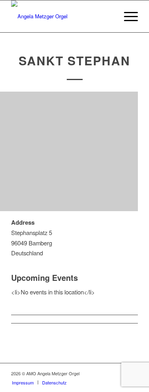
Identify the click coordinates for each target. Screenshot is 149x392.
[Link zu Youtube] (120, 373)
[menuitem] (108, 16)
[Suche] (108, 16)
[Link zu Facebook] (108, 373)
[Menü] (127, 16)
